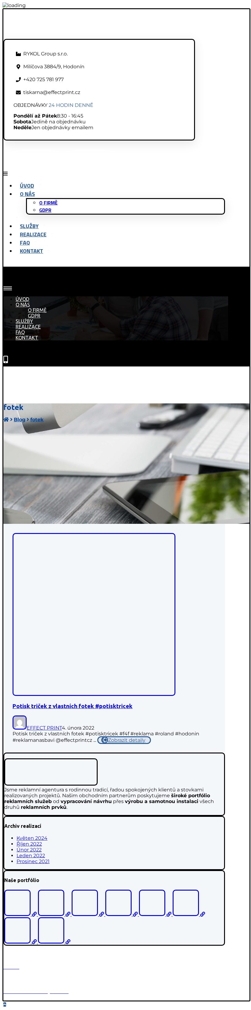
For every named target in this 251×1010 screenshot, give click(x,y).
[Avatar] (20, 728)
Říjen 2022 (29, 844)
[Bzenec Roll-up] (55, 914)
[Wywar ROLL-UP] (21, 942)
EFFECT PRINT (44, 728)
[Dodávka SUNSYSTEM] (189, 914)
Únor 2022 (29, 850)
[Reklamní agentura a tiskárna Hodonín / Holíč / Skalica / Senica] (56, 36)
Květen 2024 (32, 838)
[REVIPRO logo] (156, 914)
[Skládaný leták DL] (54, 942)
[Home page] (6, 419)
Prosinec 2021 (33, 861)
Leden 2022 (31, 855)
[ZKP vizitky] (88, 914)
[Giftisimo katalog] (21, 914)
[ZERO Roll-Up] (122, 914)
